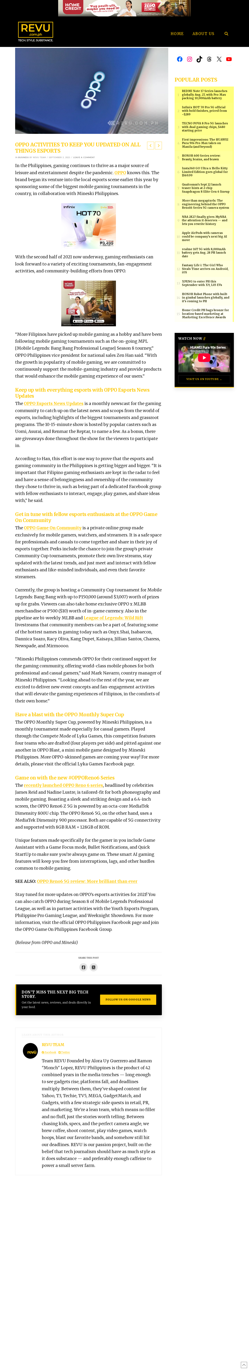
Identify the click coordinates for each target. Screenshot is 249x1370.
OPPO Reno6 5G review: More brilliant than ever (87, 881)
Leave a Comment (84, 157)
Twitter (65, 1052)
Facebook (50, 1052)
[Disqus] (88, 1220)
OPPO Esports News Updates (53, 403)
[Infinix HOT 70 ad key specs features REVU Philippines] (88, 225)
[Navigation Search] (226, 24)
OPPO (120, 172)
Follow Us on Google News (128, 999)
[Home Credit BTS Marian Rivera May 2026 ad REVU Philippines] (88, 303)
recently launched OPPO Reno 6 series (63, 785)
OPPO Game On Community (52, 527)
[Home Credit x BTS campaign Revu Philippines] (124, 8)
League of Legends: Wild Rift (113, 617)
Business (23, 157)
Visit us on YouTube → (204, 379)
